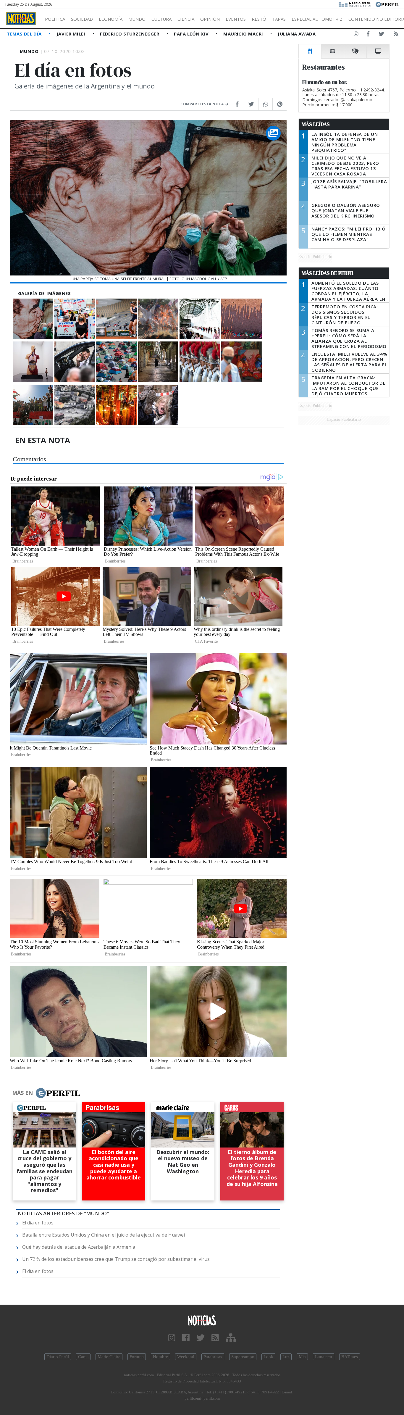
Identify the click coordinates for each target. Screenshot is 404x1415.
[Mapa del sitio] (231, 1338)
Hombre (160, 1356)
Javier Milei (71, 34)
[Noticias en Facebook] (368, 35)
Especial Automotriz (317, 19)
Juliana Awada (297, 34)
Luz (286, 1356)
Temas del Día (25, 34)
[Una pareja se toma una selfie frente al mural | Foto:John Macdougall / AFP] (33, 319)
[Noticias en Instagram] (356, 35)
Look (268, 1356)
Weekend (185, 1356)
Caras (83, 1356)
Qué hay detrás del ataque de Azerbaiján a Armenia (78, 1247)
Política (55, 19)
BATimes (349, 1356)
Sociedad (82, 19)
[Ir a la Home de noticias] (202, 1320)
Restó (259, 19)
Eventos (236, 19)
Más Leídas (316, 124)
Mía (302, 1356)
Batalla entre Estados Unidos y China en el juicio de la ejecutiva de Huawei (103, 1235)
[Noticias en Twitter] (381, 35)
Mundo (137, 19)
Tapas (279, 19)
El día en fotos (38, 1222)
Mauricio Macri (243, 34)
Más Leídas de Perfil (328, 273)
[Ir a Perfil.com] (387, 3)
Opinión (210, 19)
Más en (22, 1092)
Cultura (161, 19)
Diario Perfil (57, 1356)
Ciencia (185, 19)
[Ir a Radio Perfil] (355, 3)
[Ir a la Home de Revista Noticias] (21, 18)
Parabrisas (212, 1356)
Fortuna (137, 1356)
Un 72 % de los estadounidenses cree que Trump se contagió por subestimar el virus (116, 1259)
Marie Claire (109, 1356)
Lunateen (323, 1356)
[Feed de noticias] (396, 35)
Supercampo (242, 1356)
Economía (110, 19)
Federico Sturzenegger (130, 34)
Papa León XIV (192, 34)
